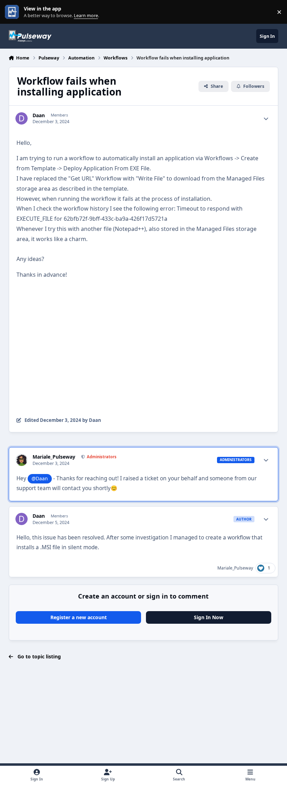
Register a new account (78, 617)
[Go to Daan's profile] (21, 118)
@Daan (39, 478)
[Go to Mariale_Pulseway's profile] (21, 460)
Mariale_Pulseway (54, 457)
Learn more (13, 12)
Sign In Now (208, 617)
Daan (39, 115)
